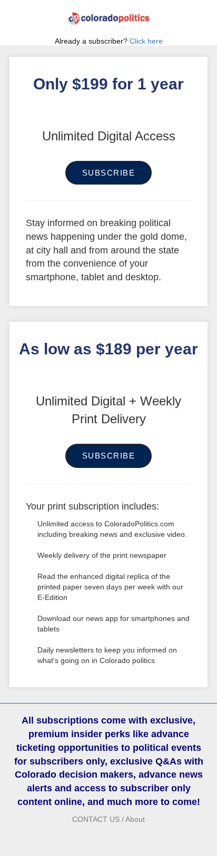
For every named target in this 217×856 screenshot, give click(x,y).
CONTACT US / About (108, 819)
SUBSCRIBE (108, 172)
